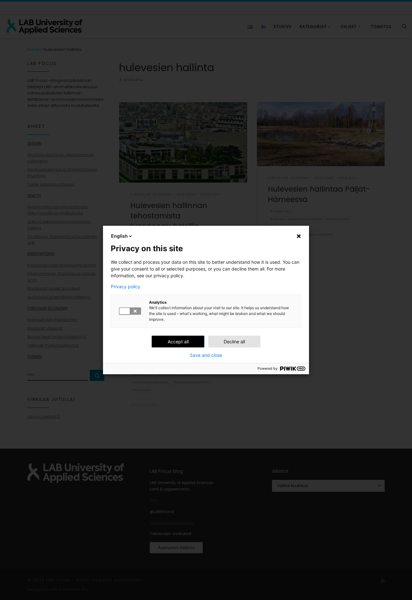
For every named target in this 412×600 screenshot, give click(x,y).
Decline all (234, 341)
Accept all (178, 341)
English (119, 236)
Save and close (206, 355)
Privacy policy (125, 286)
